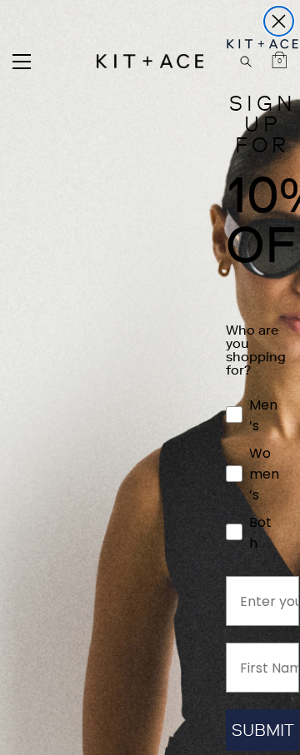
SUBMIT (263, 730)
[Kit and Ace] (150, 61)
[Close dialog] (278, 21)
